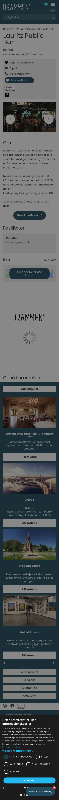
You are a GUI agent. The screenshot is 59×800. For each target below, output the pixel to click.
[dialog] (29, 757)
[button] (29, 751)
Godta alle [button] (29, 780)
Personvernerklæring (12, 747)
